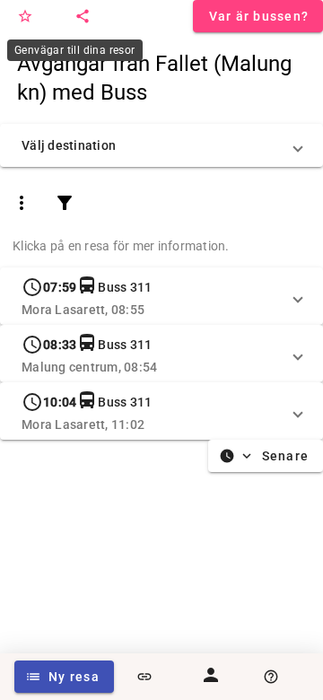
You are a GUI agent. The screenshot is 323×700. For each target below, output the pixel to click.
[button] (161, 145)
